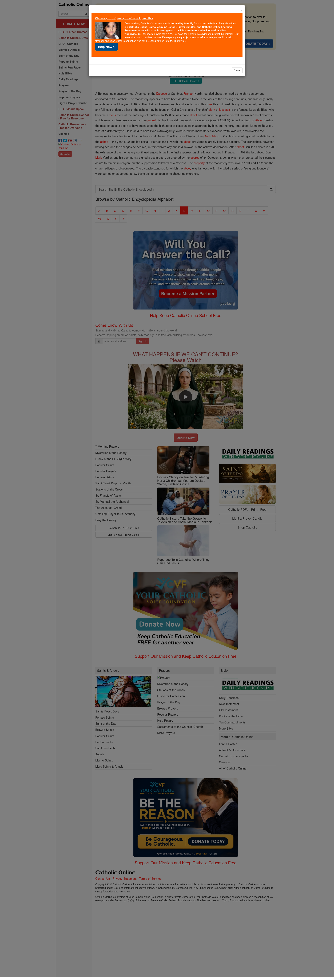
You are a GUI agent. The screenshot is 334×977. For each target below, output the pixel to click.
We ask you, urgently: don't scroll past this (124, 18)
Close (237, 70)
